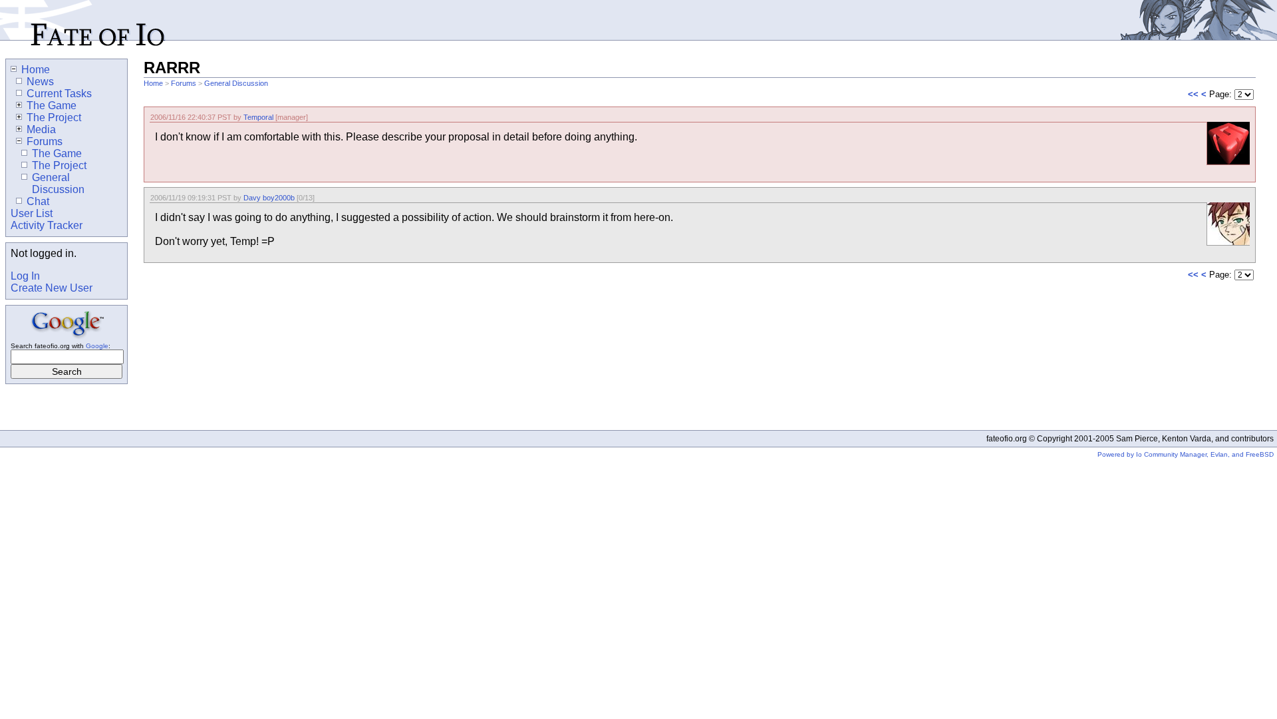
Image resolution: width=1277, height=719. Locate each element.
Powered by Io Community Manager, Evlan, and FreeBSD (1185, 454)
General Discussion (236, 83)
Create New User (51, 288)
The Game (51, 105)
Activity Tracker (46, 225)
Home (153, 83)
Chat (38, 201)
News (40, 81)
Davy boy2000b (269, 198)
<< (1193, 94)
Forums (183, 83)
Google (97, 346)
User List (32, 213)
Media (41, 129)
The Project (54, 117)
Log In (25, 276)
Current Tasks (59, 93)
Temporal (258, 117)
